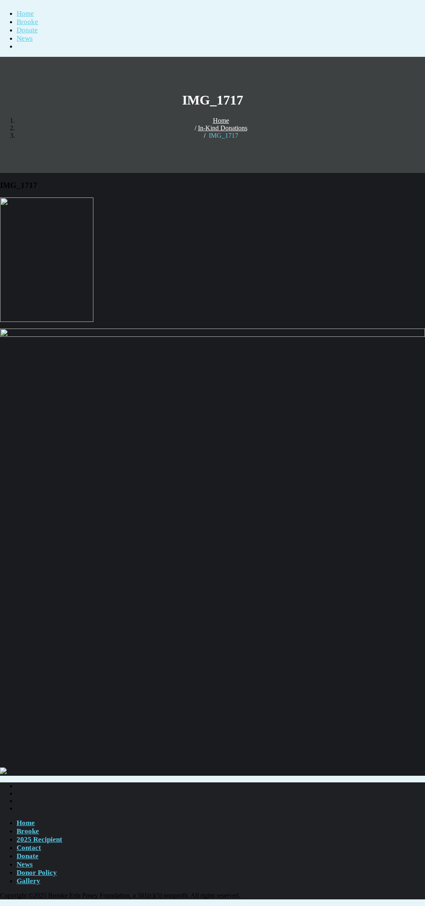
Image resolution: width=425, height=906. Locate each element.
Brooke (28, 831)
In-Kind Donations (222, 128)
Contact (29, 848)
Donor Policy (37, 873)
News (25, 864)
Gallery (28, 881)
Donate (28, 856)
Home (221, 120)
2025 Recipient (39, 839)
